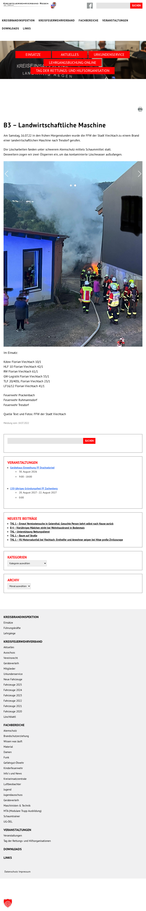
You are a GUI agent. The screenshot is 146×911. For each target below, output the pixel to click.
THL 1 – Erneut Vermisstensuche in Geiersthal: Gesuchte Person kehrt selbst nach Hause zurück (61, 523)
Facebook (90, 6)
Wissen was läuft (13, 741)
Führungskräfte (12, 628)
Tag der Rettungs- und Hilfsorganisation (72, 70)
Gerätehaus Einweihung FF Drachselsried (32, 467)
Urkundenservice (109, 54)
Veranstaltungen (115, 20)
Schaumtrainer (12, 816)
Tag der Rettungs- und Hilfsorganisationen (27, 841)
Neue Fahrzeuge (13, 679)
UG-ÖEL (8, 821)
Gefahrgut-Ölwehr (14, 762)
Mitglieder (9, 668)
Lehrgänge (9, 633)
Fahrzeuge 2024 (13, 690)
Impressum (24, 871)
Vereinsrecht (11, 658)
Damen (8, 752)
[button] (8, 903)
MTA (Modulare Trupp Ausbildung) (22, 811)
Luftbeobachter (12, 784)
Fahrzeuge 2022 (13, 700)
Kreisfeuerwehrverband (57, 20)
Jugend (7, 789)
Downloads (10, 28)
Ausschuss (9, 652)
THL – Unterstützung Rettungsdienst (30, 531)
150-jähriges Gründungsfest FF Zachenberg (34, 488)
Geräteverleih (11, 663)
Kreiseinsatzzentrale (15, 778)
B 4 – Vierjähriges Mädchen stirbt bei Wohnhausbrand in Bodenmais (47, 527)
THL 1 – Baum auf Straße (23, 535)
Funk (6, 757)
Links (27, 28)
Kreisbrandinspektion (18, 20)
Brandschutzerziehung (16, 736)
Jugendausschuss (13, 795)
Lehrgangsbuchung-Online (72, 62)
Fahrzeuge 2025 (13, 684)
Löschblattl (10, 716)
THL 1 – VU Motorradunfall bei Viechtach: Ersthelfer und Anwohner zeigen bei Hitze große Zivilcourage (66, 539)
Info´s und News (13, 773)
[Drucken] (140, 109)
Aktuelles (70, 54)
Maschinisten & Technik (17, 805)
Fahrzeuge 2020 (13, 711)
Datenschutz (11, 871)
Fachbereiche (88, 20)
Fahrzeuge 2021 (13, 706)
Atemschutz (10, 730)
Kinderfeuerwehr (13, 768)
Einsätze (33, 54)
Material (8, 746)
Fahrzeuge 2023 (13, 695)
